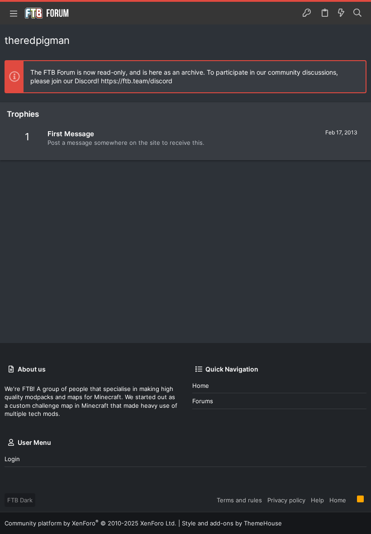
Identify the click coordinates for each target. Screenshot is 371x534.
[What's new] (341, 13)
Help (317, 500)
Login (12, 458)
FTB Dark (20, 500)
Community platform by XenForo (90, 523)
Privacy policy (286, 500)
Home (200, 385)
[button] (14, 13)
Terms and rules (239, 500)
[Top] (351, 499)
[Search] (357, 13)
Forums (202, 401)
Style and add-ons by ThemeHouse (232, 523)
